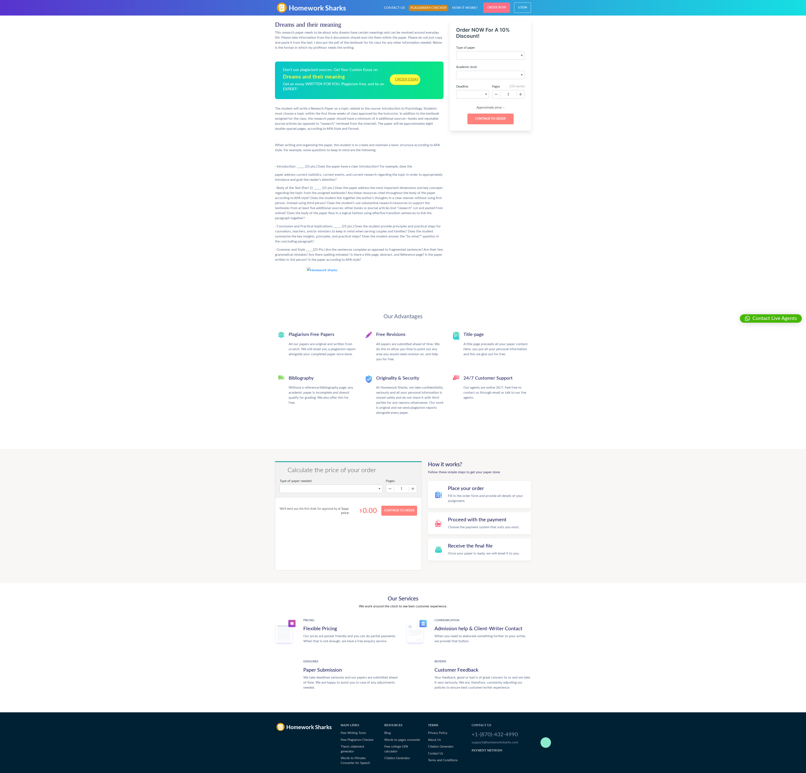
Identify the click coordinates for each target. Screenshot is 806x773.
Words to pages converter (402, 740)
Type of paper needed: (296, 481)
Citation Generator (397, 758)
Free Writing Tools (353, 733)
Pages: (390, 481)
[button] (771, 318)
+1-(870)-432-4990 (495, 734)
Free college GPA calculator (396, 749)
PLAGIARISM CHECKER (428, 7)
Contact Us (435, 753)
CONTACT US (394, 7)
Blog (387, 733)
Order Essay (407, 79)
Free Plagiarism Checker (357, 740)
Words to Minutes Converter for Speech (355, 761)
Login (522, 7)
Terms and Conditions (443, 760)
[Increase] (521, 94)
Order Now (496, 7)
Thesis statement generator (352, 749)
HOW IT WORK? (465, 7)
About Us (434, 740)
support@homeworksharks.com (495, 742)
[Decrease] (496, 94)
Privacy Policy (437, 733)
